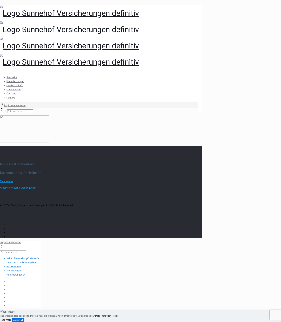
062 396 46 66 (14, 266)
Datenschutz (6, 181)
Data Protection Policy (106, 316)
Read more (6, 320)
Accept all (18, 320)
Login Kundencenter (15, 105)
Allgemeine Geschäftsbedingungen (18, 187)
